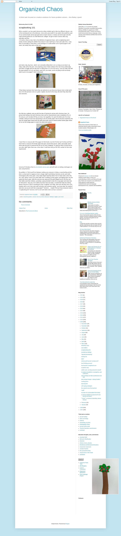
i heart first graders (27, 196)
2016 (81, 306)
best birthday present (86, 363)
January (83, 404)
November (84, 326)
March (83, 343)
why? (82, 359)
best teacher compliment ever (88, 365)
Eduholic (82, 441)
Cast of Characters (83, 468)
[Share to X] (45, 194)
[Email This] (41, 194)
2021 (81, 295)
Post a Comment (25, 205)
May (82, 339)
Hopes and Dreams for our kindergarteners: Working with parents (94, 248)
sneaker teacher (84, 448)
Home (46, 208)
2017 (81, 304)
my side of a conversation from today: (90, 392)
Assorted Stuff (83, 437)
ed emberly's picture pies (42, 167)
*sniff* (82, 390)
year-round (60, 196)
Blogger (67, 523)
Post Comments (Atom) (32, 211)
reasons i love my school (38, 196)
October (83, 328)
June (82, 337)
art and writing (83, 416)
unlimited (82, 430)
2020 (81, 297)
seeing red (84, 356)
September (84, 330)
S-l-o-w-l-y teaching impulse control (89, 213)
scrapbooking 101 (86, 350)
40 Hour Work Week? (85, 229)
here (85, 26)
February (83, 402)
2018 (81, 302)
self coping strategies (86, 386)
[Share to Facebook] (47, 194)
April (82, 341)
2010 (81, 319)
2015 (81, 308)
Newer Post (22, 208)
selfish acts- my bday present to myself (91, 370)
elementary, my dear (85, 422)
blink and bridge (84, 418)
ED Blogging (83, 466)
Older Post (69, 208)
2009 (81, 321)
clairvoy (82, 420)
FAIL (81, 222)
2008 (81, 407)
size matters (84, 347)
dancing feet (84, 383)
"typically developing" (86, 354)
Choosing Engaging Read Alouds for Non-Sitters (94, 271)
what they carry (85, 345)
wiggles (56, 196)
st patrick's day (85, 367)
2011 (81, 317)
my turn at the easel (85, 426)
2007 (81, 409)
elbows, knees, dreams (86, 443)
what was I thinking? (49, 196)
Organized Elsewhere (82, 472)
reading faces (84, 381)
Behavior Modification (85, 439)
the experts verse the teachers (89, 388)
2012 (81, 315)
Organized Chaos (41, 9)
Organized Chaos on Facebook (88, 117)
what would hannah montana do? (90, 361)
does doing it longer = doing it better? (90, 379)
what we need (87, 176)
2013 (81, 313)
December (84, 323)
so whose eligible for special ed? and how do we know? (90, 395)
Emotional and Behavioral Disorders (89, 445)
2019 (81, 299)
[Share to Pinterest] (49, 194)
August (83, 332)
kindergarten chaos (85, 424)
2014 (81, 310)
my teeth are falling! (86, 352)
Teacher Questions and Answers (88, 428)
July (82, 334)
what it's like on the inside (86, 452)
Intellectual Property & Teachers (88, 238)
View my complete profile (84, 130)
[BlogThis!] (43, 194)
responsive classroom (85, 447)
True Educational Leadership (87, 282)
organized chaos (84, 122)
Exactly (89, 193)
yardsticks (82, 454)
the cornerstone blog (85, 450)
